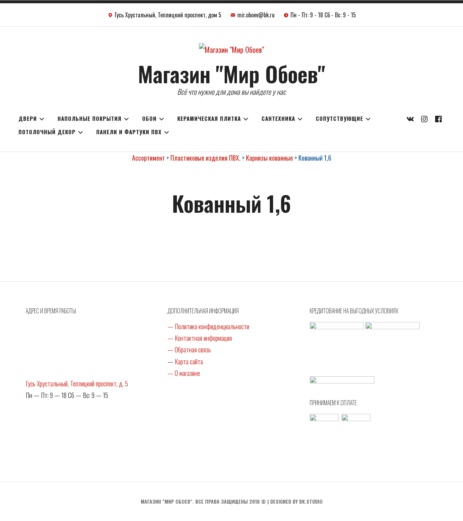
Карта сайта (189, 361)
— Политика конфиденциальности (208, 326)
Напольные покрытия (90, 118)
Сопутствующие (339, 118)
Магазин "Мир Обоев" (231, 73)
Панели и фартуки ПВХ (129, 132)
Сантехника (278, 118)
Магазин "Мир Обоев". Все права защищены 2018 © (203, 501)
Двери (27, 118)
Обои (149, 118)
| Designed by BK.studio (295, 501)
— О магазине (183, 373)
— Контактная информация (199, 338)
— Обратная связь (189, 349)
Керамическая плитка (209, 118)
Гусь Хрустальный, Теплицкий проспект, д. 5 (77, 383)
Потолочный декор (47, 132)
